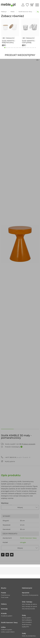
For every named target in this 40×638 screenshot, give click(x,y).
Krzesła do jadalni (6, 616)
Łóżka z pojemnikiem (8, 632)
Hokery (4, 604)
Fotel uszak (4, 597)
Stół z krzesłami (27, 622)
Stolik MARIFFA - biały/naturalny (8, 41)
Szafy (24, 633)
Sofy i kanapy (27, 602)
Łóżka (3, 627)
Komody (4, 609)
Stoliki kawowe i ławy (28, 538)
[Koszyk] (32, 4)
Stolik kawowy (26, 624)
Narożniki (25, 593)
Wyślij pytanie (10, 461)
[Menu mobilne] (37, 5)
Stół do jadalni (26, 618)
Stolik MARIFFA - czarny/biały (29, 41)
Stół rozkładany (27, 620)
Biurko (3, 588)
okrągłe (23, 542)
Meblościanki (27, 588)
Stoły (24, 615)
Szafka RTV (25, 627)
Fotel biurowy (5, 595)
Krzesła (4, 613)
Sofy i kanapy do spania (29, 606)
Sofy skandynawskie (28, 608)
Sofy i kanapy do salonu (29, 604)
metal (22, 547)
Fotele (3, 593)
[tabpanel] (10, 32)
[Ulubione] (27, 4)
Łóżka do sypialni (6, 629)
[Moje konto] (22, 4)
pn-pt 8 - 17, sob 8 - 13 (17, 457)
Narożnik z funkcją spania (30, 595)
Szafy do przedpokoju (29, 636)
